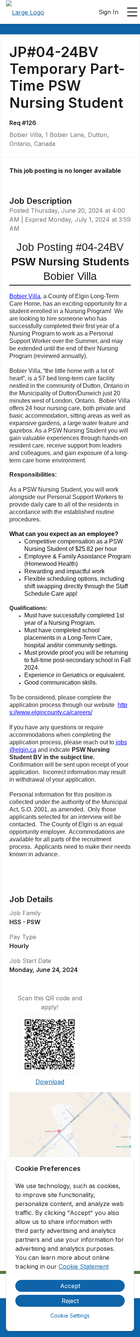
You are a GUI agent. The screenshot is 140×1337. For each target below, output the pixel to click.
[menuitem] (25, 12)
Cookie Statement (84, 1266)
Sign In (108, 12)
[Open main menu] (132, 12)
